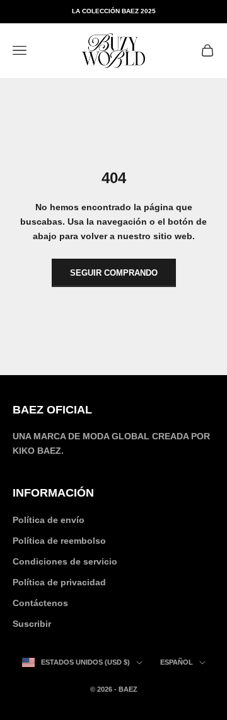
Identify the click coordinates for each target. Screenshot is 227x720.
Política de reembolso (59, 541)
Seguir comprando (114, 273)
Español (176, 662)
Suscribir (32, 624)
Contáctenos (40, 603)
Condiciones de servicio (65, 561)
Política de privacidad (59, 582)
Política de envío (48, 520)
